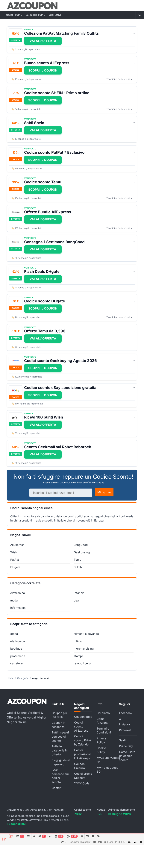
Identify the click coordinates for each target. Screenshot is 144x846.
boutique (16, 648)
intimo (78, 641)
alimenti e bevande (86, 634)
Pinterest (125, 730)
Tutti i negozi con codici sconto (60, 736)
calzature (16, 663)
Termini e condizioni (119, 79)
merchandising (84, 648)
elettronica (17, 593)
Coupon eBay (83, 716)
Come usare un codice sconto (127, 756)
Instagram (125, 724)
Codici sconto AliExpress (81, 726)
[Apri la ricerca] (140, 15)
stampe (79, 656)
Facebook (125, 713)
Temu (77, 559)
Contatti (57, 788)
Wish (13, 552)
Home (10, 678)
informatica (17, 608)
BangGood (81, 545)
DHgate (15, 567)
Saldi (122, 740)
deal (76, 600)
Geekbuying (82, 552)
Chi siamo (103, 713)
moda (14, 600)
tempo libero (82, 663)
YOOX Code (82, 783)
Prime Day (126, 746)
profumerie (17, 656)
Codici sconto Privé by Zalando (82, 740)
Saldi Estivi (54, 14)
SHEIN (78, 567)
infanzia (79, 593)
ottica (14, 634)
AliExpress (17, 545)
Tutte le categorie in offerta (60, 750)
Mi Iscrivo (104, 492)
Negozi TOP (13, 14)
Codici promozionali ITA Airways (82, 754)
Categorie (23, 678)
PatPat (14, 559)
